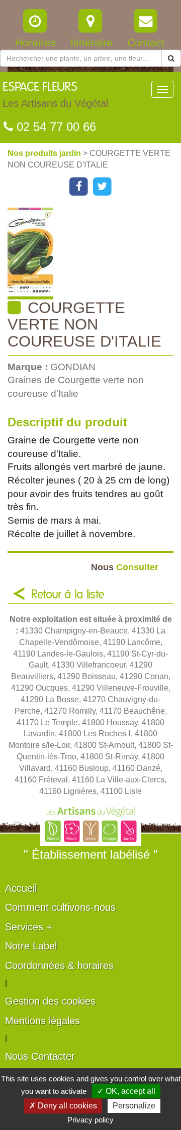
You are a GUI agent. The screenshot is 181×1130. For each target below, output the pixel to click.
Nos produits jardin (45, 153)
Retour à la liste (68, 595)
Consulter (124, 567)
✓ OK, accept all (126, 1091)
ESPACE (55, 95)
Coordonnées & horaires (59, 965)
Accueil (21, 888)
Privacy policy (90, 1119)
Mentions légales (42, 1020)
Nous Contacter (40, 1056)
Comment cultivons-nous (60, 907)
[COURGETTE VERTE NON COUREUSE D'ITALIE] (94, 253)
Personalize (134, 1105)
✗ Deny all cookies (63, 1105)
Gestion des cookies (50, 1001)
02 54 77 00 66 (54, 126)
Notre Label (31, 945)
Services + (28, 926)
